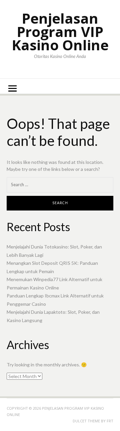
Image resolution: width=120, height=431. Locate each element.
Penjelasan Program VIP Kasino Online (60, 31)
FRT (110, 420)
